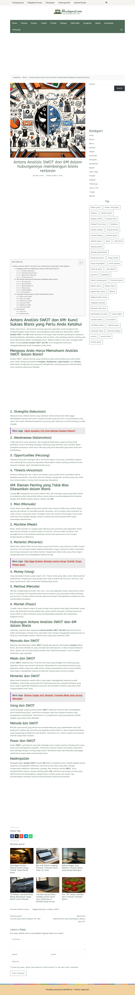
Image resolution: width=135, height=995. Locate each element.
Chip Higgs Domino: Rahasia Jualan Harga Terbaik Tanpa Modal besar (19, 869)
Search (92, 84)
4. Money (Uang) (25, 288)
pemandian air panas (99, 314)
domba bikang (96, 235)
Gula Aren (118, 241)
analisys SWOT (53, 909)
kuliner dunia (96, 286)
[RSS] (106, 3)
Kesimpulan (21, 309)
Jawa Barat (111, 269)
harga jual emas (97, 258)
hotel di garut (96, 269)
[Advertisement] (67, 54)
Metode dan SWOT (25, 305)
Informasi (93, 156)
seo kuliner (111, 320)
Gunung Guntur (97, 247)
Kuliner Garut (110, 286)
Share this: (23, 311)
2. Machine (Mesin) (25, 283)
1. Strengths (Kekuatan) (27, 271)
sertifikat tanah (97, 325)
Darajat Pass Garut (99, 224)
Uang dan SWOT (25, 303)
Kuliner (92, 168)
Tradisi (92, 192)
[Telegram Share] (26, 836)
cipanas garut (106, 213)
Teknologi (93, 184)
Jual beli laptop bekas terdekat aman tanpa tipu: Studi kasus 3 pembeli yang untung (46, 898)
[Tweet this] (17, 836)
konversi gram (117, 280)
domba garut (111, 235)
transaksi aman (97, 331)
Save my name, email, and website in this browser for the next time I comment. (45, 967)
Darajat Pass (111, 219)
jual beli (94, 275)
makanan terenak (98, 303)
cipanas (94, 213)
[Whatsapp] (31, 836)
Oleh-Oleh (93, 172)
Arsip (91, 135)
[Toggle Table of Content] (80, 263)
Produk (92, 176)
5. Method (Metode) (25, 290)
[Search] (121, 29)
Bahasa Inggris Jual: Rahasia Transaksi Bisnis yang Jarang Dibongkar (72, 867)
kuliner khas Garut (98, 292)
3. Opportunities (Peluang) (28, 275)
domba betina (113, 230)
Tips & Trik (93, 188)
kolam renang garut (99, 280)
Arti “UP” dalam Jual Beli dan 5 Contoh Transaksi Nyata (73, 896)
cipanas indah (96, 219)
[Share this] (12, 836)
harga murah (113, 258)
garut (108, 241)
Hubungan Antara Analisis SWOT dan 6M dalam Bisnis (35, 294)
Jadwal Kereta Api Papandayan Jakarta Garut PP (69, 918)
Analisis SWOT (16, 359)
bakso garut (96, 207)
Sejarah (92, 180)
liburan (112, 292)
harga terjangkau (98, 263)
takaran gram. (113, 325)
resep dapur (117, 314)
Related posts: (24, 313)
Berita (21, 909)
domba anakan (97, 230)
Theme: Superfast (81, 990)
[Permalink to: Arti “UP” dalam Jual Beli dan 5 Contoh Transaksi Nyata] (73, 885)
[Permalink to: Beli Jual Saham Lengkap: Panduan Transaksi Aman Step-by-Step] (47, 856)
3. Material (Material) (26, 285)
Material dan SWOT (26, 300)
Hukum (92, 152)
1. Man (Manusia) (25, 281)
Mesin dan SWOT (25, 298)
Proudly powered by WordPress (59, 990)
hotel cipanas (114, 263)
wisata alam (105, 336)
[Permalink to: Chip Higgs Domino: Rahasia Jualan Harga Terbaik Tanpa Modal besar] (21, 856)
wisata (93, 336)
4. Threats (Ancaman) (26, 277)
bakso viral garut (112, 207)
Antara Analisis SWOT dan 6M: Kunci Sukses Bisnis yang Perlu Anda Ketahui (41, 266)
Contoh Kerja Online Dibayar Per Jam (25, 917)
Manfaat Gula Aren (98, 308)
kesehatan (105, 275)
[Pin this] (21, 836)
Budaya (92, 148)
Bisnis (27, 909)
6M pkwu (42, 909)
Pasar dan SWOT (25, 307)
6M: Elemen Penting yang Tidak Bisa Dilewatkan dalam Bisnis (37, 279)
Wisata (92, 196)
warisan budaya (113, 331)
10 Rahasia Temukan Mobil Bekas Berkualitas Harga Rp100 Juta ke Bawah (21, 896)
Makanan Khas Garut (99, 297)
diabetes (114, 224)
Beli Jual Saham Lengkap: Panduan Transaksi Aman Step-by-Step (47, 867)
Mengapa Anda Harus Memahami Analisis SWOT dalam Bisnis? (38, 269)
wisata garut (96, 342)
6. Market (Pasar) (25, 292)
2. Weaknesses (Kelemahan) (28, 273)
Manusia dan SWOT (26, 296)
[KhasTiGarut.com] (67, 11)
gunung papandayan (99, 252)
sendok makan (96, 320)
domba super (96, 241)
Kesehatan (93, 164)
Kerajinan (93, 160)
